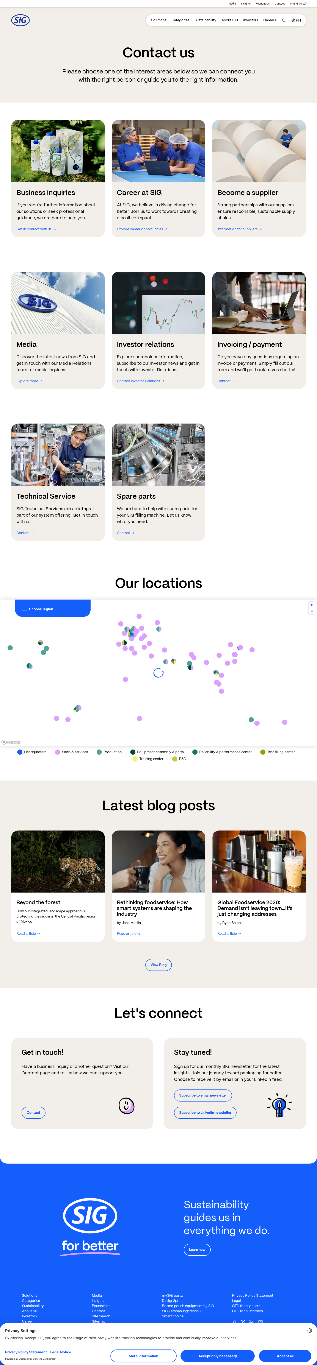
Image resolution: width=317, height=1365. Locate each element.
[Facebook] (236, 1322)
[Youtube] (262, 1322)
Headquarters (35, 752)
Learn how (197, 1249)
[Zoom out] (312, 611)
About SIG (229, 20)
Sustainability (205, 20)
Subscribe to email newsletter (203, 1095)
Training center (151, 759)
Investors (250, 20)
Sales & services (75, 752)
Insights (246, 3)
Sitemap (98, 1321)
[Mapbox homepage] (10, 742)
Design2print (172, 1300)
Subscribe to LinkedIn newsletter (205, 1112)
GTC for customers (247, 1311)
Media (232, 3)
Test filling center (281, 752)
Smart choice (173, 1316)
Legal (236, 1300)
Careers (269, 20)
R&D (182, 759)
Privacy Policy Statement (252, 1295)
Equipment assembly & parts (160, 752)
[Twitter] (245, 1322)
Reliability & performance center (225, 752)
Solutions (158, 20)
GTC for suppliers (246, 1306)
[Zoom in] (312, 605)
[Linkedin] (253, 1322)
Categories (180, 20)
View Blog (159, 965)
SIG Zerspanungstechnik (181, 1311)
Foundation (263, 3)
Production (113, 752)
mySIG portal (298, 3)
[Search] (284, 20)
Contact (280, 3)
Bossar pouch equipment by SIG (188, 1306)
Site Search (101, 1316)
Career (27, 1321)
